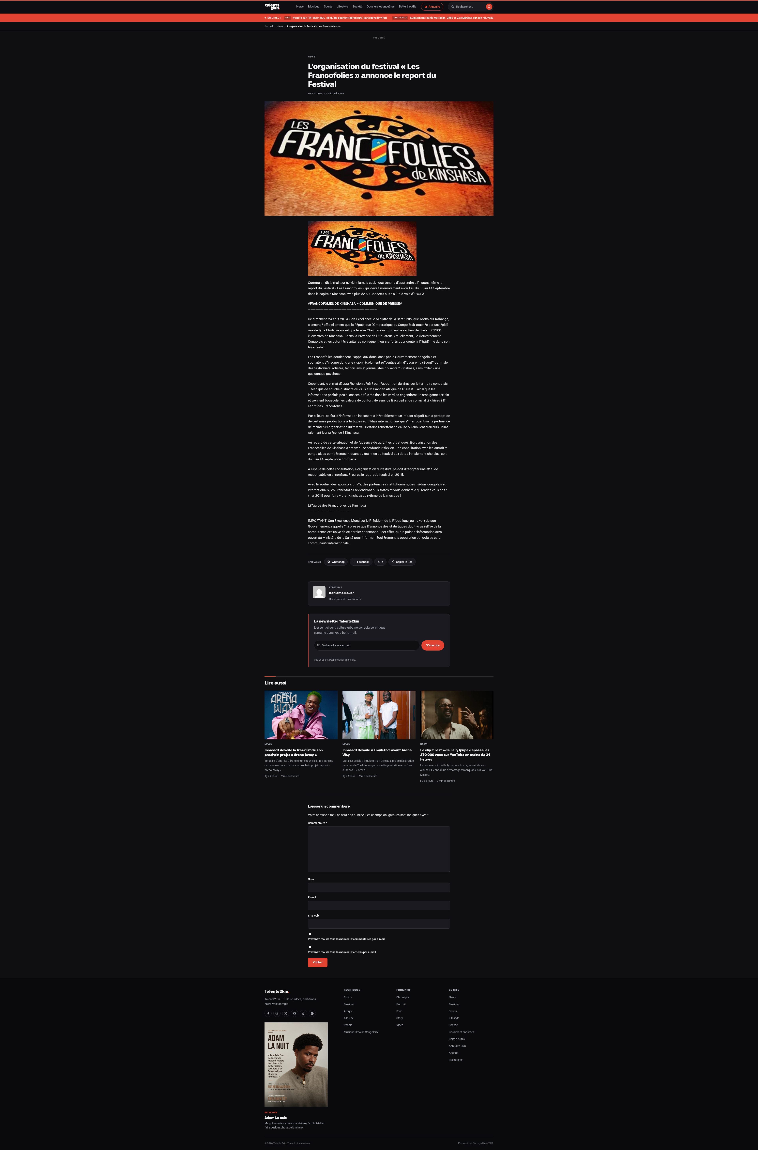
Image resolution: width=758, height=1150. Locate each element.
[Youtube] (294, 1013)
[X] (285, 1013)
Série (399, 1011)
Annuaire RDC (457, 1046)
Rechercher (456, 1060)
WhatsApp (338, 561)
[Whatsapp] (312, 1013)
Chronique (402, 997)
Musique (313, 6)
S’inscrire (433, 645)
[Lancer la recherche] (489, 7)
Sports (328, 6)
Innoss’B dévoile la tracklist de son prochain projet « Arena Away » (294, 752)
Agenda (453, 1053)
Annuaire (434, 6)
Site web (313, 915)
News (300, 6)
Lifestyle (342, 6)
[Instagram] (276, 1013)
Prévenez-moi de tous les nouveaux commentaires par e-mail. (347, 939)
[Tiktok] (303, 1013)
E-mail (312, 897)
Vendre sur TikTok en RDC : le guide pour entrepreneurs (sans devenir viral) (336, 17)
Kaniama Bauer (341, 593)
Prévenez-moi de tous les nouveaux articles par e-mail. (342, 952)
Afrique (348, 1011)
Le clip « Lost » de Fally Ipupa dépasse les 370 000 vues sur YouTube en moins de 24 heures (455, 755)
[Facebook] (268, 1013)
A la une (349, 1018)
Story (399, 1018)
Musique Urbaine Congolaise (361, 1032)
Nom (311, 879)
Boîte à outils (407, 6)
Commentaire (317, 823)
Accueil (269, 26)
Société (357, 6)
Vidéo (399, 1025)
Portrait (401, 1004)
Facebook (363, 561)
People (348, 1025)
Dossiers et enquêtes (381, 6)
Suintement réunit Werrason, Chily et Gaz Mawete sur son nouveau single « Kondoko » (455, 17)
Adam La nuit (276, 1117)
